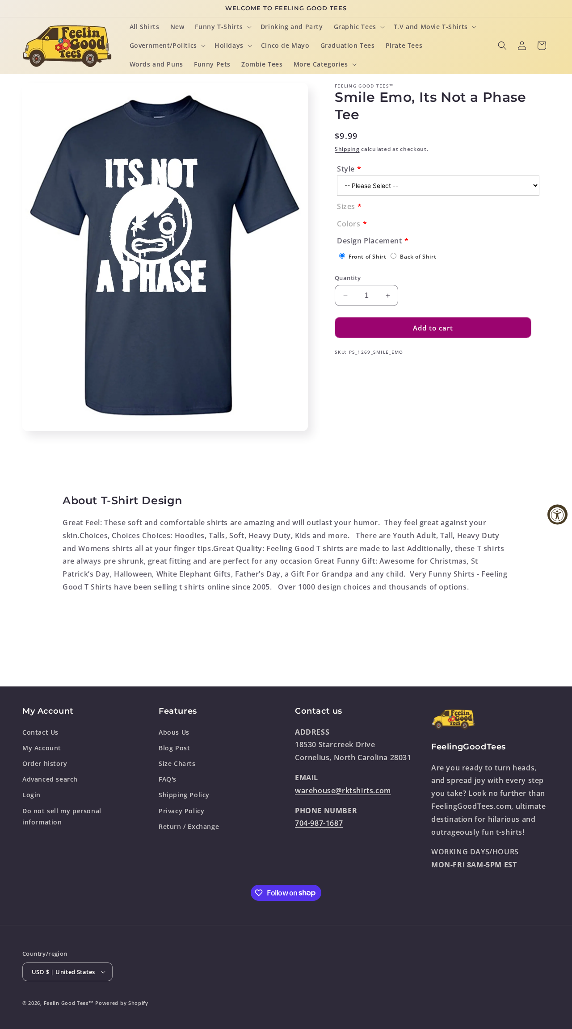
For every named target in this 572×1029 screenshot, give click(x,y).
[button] (222, 26)
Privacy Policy (181, 810)
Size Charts (177, 763)
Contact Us (40, 732)
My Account (41, 747)
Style (346, 169)
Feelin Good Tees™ (69, 1003)
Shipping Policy (184, 795)
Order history (44, 763)
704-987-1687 (319, 823)
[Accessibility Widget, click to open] (557, 515)
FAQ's (168, 779)
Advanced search (50, 779)
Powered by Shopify (121, 1003)
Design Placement (369, 241)
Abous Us (174, 732)
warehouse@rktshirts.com (343, 790)
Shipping (347, 149)
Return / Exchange (189, 826)
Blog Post (174, 747)
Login (31, 795)
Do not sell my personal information (61, 816)
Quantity (348, 278)
